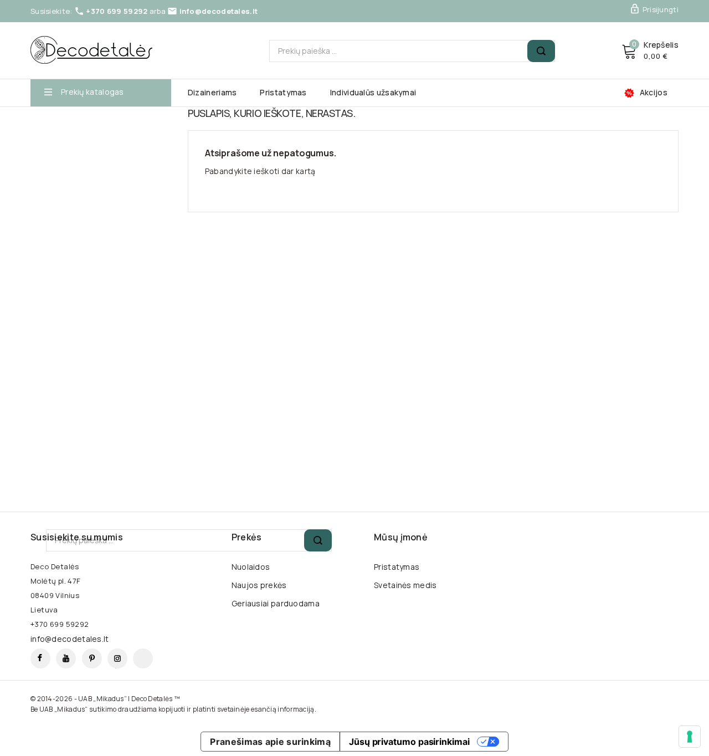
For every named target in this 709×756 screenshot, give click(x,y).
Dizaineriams (212, 92)
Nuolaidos (251, 566)
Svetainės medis (405, 585)
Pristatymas (283, 92)
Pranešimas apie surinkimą (270, 741)
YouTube (66, 658)
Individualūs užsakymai (373, 92)
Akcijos (653, 92)
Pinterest (92, 658)
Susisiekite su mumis (76, 537)
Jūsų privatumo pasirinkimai (409, 741)
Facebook (40, 658)
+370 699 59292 (116, 11)
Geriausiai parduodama (276, 603)
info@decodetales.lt (218, 11)
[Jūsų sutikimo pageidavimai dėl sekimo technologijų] (689, 736)
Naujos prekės (259, 585)
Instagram (117, 658)
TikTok (143, 658)
